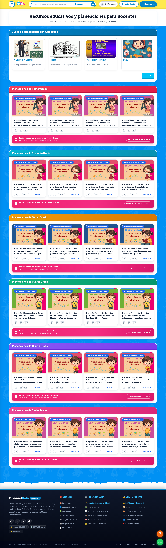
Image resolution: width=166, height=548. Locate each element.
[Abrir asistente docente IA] (160, 542)
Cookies (135, 544)
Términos (126, 544)
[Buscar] (93, 4)
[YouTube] (23, 521)
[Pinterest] (17, 521)
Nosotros (153, 544)
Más (147, 76)
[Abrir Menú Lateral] (12, 4)
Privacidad (117, 544)
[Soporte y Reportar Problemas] (160, 533)
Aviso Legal (144, 544)
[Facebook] (11, 521)
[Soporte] (29, 521)
